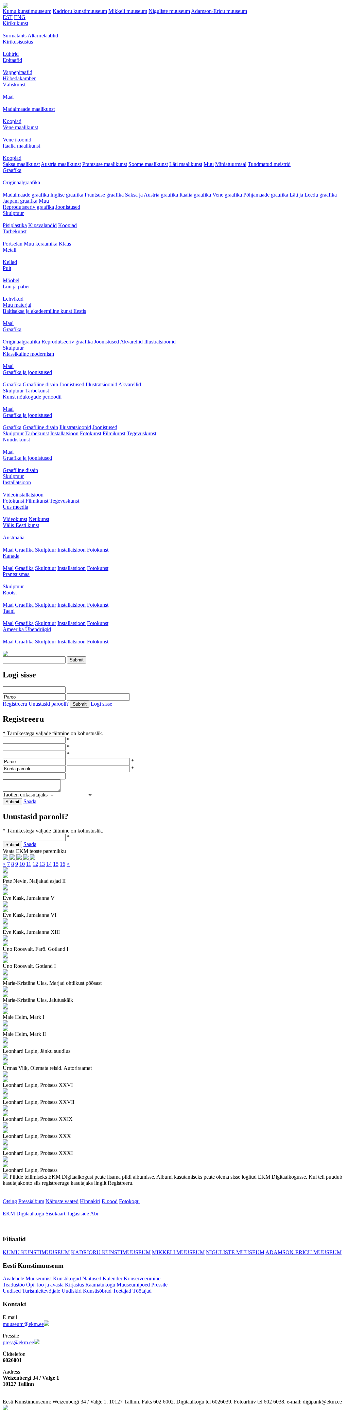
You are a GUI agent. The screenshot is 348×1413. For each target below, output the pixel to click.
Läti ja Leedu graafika (313, 195)
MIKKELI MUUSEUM (178, 1252)
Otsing (10, 1201)
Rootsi (10, 592)
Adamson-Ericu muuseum (219, 11)
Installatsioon (64, 433)
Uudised (12, 1291)
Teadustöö (14, 1285)
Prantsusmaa (16, 574)
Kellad (10, 262)
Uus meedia (15, 507)
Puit (7, 268)
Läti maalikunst (185, 164)
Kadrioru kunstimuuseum (80, 11)
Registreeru (15, 704)
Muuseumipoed (133, 1285)
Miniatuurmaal (230, 164)
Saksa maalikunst (21, 164)
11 (28, 864)
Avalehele (13, 1278)
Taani (9, 611)
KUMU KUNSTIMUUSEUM (36, 1252)
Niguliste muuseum (169, 11)
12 (35, 864)
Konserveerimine (142, 1278)
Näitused (91, 1278)
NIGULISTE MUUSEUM (235, 1252)
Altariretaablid (43, 35)
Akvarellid (131, 341)
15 (55, 864)
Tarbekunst (15, 231)
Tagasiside (78, 1213)
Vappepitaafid (17, 72)
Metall (9, 250)
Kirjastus (74, 1285)
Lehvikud (13, 299)
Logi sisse (101, 704)
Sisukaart (55, 1213)
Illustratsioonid (160, 341)
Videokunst (15, 519)
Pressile (159, 1285)
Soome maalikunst (148, 164)
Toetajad (122, 1291)
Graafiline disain (40, 384)
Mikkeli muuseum (127, 11)
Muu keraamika (40, 244)
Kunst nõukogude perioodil (32, 397)
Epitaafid (12, 60)
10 (22, 864)
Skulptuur (13, 213)
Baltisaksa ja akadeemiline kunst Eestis (44, 311)
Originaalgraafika (21, 182)
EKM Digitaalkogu (23, 1213)
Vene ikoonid (17, 139)
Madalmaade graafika (26, 195)
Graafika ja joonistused (27, 372)
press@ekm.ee (18, 1342)
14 (49, 864)
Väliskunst (14, 84)
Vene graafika (227, 195)
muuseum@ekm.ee (23, 1324)
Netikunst (39, 519)
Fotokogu (129, 1201)
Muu (209, 164)
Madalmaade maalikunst (29, 109)
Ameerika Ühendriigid (27, 629)
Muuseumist (38, 1278)
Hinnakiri (90, 1201)
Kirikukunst (15, 23)
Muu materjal (17, 305)
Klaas (65, 244)
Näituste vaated (62, 1201)
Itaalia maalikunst (21, 146)
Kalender (112, 1278)
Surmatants (15, 35)
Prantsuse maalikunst (104, 164)
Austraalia (13, 537)
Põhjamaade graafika (265, 195)
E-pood (110, 1201)
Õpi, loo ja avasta (45, 1285)
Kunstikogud (67, 1278)
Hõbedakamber (19, 78)
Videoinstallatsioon (23, 495)
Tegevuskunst (141, 433)
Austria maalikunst (61, 164)
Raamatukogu (100, 1285)
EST (8, 17)
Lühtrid (11, 54)
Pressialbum (31, 1201)
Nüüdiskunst (16, 439)
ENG (19, 17)
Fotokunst (90, 433)
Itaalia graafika (195, 195)
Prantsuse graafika (104, 195)
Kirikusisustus (18, 42)
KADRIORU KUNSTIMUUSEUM (111, 1252)
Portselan (12, 244)
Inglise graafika (66, 195)
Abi (94, 1213)
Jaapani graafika (20, 201)
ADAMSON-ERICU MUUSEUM (303, 1252)
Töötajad (142, 1291)
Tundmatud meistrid (269, 164)
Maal (8, 97)
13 (42, 864)
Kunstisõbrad (97, 1291)
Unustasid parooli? (49, 704)
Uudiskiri (72, 1291)
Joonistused (67, 207)
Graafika (12, 170)
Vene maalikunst (20, 127)
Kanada (11, 556)
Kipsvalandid (42, 225)
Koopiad (12, 121)
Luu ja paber (16, 286)
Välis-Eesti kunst (21, 525)
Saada (29, 801)
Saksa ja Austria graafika (151, 195)
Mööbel (11, 280)
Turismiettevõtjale (41, 1291)
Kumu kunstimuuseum (27, 11)
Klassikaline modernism (28, 354)
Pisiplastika (15, 225)
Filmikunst (114, 433)
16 (62, 864)
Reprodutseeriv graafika (28, 207)
